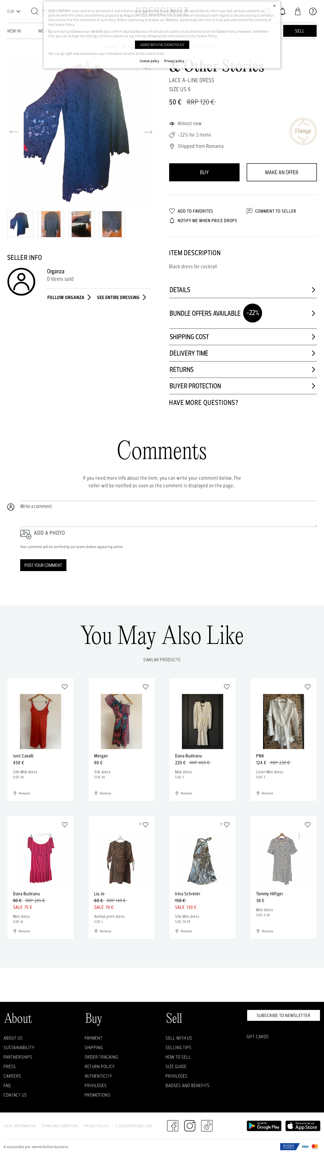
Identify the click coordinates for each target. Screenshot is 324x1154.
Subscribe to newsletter (283, 1015)
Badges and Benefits (188, 1085)
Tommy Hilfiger (269, 893)
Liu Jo (99, 893)
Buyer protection (195, 385)
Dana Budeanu (188, 756)
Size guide (176, 1066)
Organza (56, 271)
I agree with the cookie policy (162, 44)
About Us (13, 1038)
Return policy (100, 1066)
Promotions (98, 1095)
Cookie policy (149, 61)
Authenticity (98, 1076)
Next (149, 132)
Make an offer (281, 172)
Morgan (101, 756)
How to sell (178, 1057)
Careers (12, 1076)
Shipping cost (189, 336)
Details (180, 289)
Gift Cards (258, 1036)
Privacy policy (174, 61)
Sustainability (19, 1047)
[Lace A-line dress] (81, 132)
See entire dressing (119, 297)
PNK (260, 756)
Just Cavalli (23, 756)
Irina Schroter (188, 893)
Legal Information (19, 1126)
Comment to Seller (275, 211)
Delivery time (189, 353)
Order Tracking (101, 1057)
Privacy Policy (96, 1126)
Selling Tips (179, 1047)
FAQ (7, 1085)
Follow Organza (66, 297)
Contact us (15, 1095)
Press (10, 1066)
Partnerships (18, 1057)
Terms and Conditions (60, 1126)
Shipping (94, 1047)
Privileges (96, 1085)
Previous (13, 132)
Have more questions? (203, 402)
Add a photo (49, 532)
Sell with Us (179, 1038)
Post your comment (43, 565)
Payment (93, 1038)
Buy (204, 172)
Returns (182, 369)
